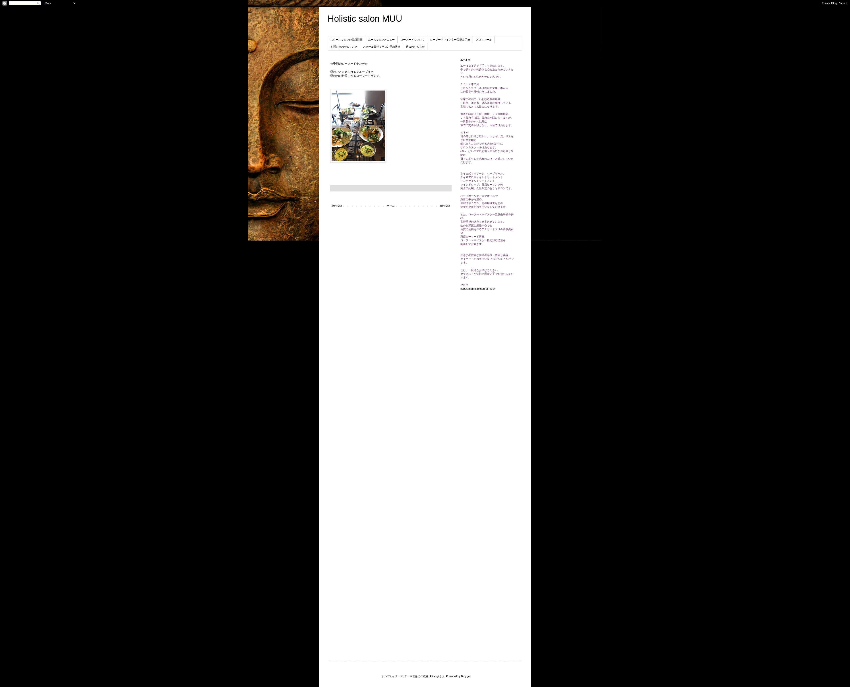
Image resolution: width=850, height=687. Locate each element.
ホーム (391, 205)
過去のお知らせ (415, 46)
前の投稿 (444, 205)
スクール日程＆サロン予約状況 (381, 46)
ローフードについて (412, 39)
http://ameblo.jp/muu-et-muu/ (477, 288)
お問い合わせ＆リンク (344, 46)
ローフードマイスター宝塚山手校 (450, 39)
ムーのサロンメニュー (381, 39)
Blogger (465, 676)
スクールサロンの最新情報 (346, 39)
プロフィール (484, 39)
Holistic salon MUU (365, 18)
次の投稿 (336, 205)
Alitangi (434, 676)
